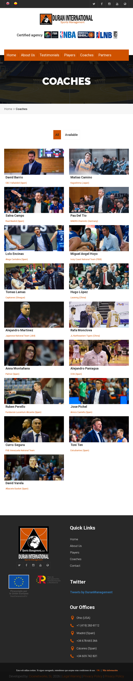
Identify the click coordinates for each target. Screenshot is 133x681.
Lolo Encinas (15, 254)
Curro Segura (15, 445)
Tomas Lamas (15, 292)
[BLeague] (115, 34)
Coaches (87, 55)
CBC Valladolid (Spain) (16, 183)
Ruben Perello (15, 406)
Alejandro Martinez (19, 330)
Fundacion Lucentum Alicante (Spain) (23, 412)
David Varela (15, 483)
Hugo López (79, 292)
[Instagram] (109, 4)
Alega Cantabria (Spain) (17, 259)
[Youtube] (117, 4)
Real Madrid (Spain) (15, 221)
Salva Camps (15, 215)
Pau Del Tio (78, 215)
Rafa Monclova (81, 330)
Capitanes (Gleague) (15, 297)
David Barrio (14, 177)
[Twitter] (94, 4)
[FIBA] (51, 34)
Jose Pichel (78, 406)
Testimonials (49, 55)
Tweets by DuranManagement (91, 592)
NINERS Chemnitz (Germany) (84, 221)
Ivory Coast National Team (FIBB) (86, 259)
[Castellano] (16, 3)
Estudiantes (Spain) (79, 450)
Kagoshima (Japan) (79, 183)
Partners (104, 55)
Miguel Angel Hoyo (84, 254)
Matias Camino (81, 177)
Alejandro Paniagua (84, 368)
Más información (110, 670)
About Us (28, 55)
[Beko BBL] (86, 34)
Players (69, 55)
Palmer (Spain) (12, 374)
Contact (75, 565)
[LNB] (104, 34)
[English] (8, 3)
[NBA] (68, 34)
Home (11, 55)
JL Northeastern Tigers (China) (85, 336)
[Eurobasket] (125, 4)
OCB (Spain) (76, 374)
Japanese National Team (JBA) (20, 336)
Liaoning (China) (78, 297)
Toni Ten (76, 445)
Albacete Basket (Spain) (17, 488)
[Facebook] (101, 4)
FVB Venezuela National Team (20, 450)
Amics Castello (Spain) (81, 412)
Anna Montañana (18, 368)
